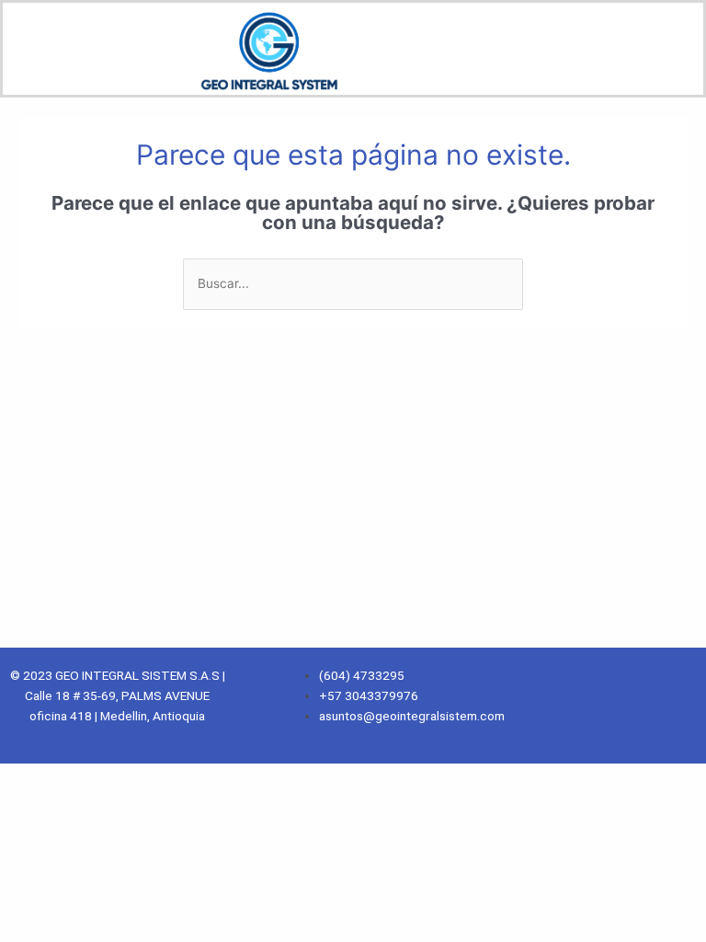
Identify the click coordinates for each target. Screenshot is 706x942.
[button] (441, 65)
